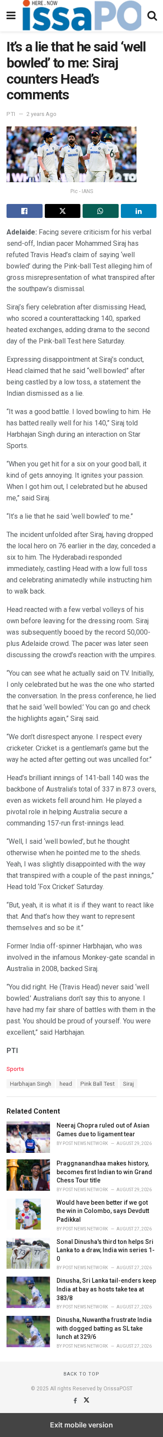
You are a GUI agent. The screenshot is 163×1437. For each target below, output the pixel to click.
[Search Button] (152, 15)
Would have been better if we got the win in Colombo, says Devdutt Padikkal (103, 1211)
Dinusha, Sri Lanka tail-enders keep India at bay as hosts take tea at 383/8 (106, 1289)
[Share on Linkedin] (139, 211)
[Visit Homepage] (81, 15)
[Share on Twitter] (63, 211)
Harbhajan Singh (30, 1083)
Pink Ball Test (97, 1083)
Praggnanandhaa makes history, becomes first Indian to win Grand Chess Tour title (104, 1172)
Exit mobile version (81, 1424)
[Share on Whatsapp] (101, 211)
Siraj (128, 1083)
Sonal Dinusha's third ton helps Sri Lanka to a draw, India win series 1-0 (106, 1250)
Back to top (81, 1374)
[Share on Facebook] (25, 211)
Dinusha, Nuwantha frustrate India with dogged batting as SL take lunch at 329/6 (104, 1328)
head (66, 1083)
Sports (15, 1069)
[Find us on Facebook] (75, 1400)
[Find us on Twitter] (86, 1400)
